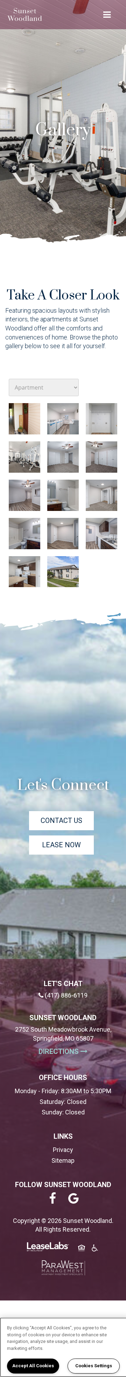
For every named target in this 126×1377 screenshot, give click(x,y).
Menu (106, 14)
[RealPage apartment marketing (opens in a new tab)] (48, 1248)
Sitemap (63, 1160)
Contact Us (61, 820)
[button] (52, 1199)
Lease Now (61, 845)
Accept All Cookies (33, 1365)
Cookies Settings (93, 1365)
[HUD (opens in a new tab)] (81, 1249)
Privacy (63, 1149)
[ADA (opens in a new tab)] (95, 1249)
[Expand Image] (24, 418)
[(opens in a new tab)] (63, 1268)
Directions (76, 1051)
